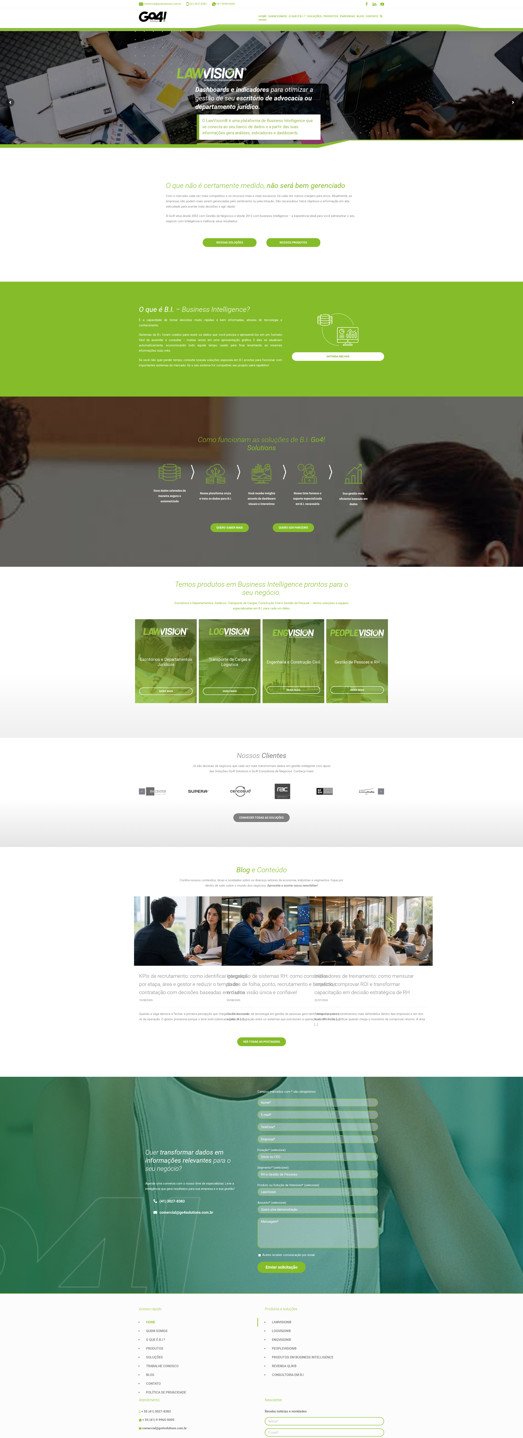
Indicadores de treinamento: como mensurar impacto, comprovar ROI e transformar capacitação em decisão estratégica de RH (364, 984)
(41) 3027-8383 (198, 3)
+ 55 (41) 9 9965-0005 (158, 1420)
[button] (381, 16)
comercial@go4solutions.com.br (162, 3)
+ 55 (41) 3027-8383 (156, 1411)
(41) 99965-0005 (225, 3)
